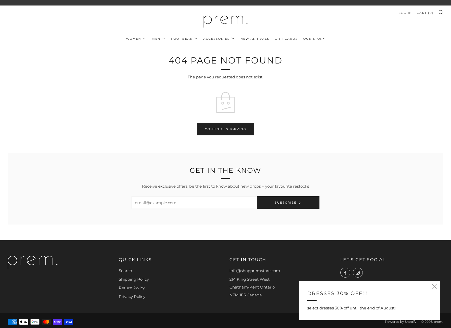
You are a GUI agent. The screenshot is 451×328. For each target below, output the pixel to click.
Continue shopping (225, 129)
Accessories (216, 39)
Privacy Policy (132, 296)
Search (125, 270)
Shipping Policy (134, 279)
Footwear (182, 39)
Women (133, 39)
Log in (405, 13)
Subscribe (285, 202)
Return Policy (132, 287)
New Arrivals (254, 39)
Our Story (314, 39)
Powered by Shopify (401, 322)
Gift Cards (286, 39)
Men (156, 39)
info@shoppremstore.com (254, 270)
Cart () (425, 13)
